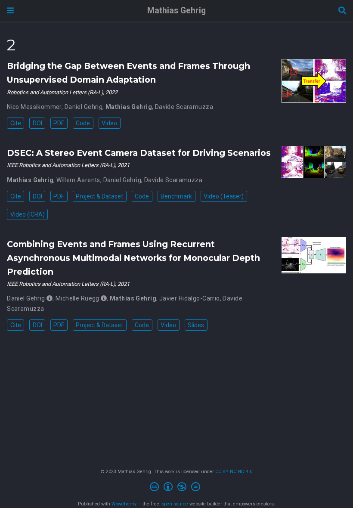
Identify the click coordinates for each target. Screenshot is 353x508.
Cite (15, 123)
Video (109, 123)
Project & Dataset (99, 196)
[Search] (342, 11)
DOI (37, 123)
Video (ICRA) (27, 214)
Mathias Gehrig (176, 10)
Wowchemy (123, 504)
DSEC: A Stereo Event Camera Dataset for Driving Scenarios (139, 153)
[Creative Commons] (177, 488)
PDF (58, 123)
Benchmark (176, 196)
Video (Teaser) (224, 196)
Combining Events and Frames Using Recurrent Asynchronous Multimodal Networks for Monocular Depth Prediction (133, 258)
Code (83, 123)
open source (175, 504)
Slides (196, 325)
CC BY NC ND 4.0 (233, 471)
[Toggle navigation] (10, 10)
